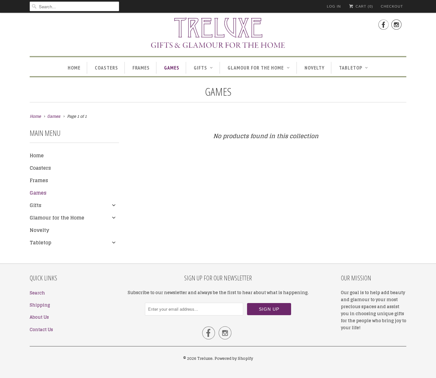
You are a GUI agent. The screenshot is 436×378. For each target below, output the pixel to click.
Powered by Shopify (233, 358)
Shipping (40, 305)
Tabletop (350, 67)
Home (74, 67)
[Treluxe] (218, 34)
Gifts (200, 67)
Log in (334, 6)
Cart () (363, 6)
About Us (39, 317)
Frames (141, 67)
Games (171, 67)
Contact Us (41, 329)
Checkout (392, 6)
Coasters (106, 67)
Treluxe (205, 358)
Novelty (314, 67)
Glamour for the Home (256, 67)
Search (37, 293)
